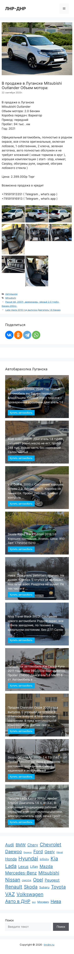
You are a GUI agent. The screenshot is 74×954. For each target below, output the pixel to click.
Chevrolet (50, 844)
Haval (59, 852)
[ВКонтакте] (9, 335)
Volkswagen (30, 894)
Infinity (44, 859)
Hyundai (28, 858)
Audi (9, 844)
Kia (54, 858)
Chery (32, 845)
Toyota (58, 886)
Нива (56, 901)
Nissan (12, 880)
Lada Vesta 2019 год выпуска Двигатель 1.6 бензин (33, 310)
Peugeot (52, 880)
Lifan (34, 867)
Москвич (43, 902)
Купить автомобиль (21, 412)
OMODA (26, 880)
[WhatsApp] (36, 335)
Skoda (31, 886)
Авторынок (11, 294)
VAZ (10, 894)
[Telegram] (27, 335)
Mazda (46, 866)
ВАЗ (34, 902)
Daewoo (13, 851)
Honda (11, 859)
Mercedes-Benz (21, 872)
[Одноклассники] (18, 335)
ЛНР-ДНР (15, 8)
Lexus (23, 866)
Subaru (44, 887)
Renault (13, 887)
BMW (21, 844)
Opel (38, 879)
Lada (11, 866)
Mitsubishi (10, 298)
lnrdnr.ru (49, 944)
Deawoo (28, 852)
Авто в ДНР (17, 901)
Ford (38, 851)
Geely (50, 851)
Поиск (9, 920)
